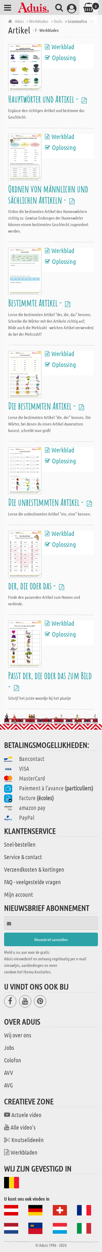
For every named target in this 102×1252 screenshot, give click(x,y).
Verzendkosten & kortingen (34, 869)
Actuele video (26, 1114)
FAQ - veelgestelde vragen (32, 881)
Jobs (9, 1047)
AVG (8, 1084)
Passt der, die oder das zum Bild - (50, 680)
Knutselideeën (27, 1139)
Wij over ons (17, 1034)
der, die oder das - (32, 585)
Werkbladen (24, 1152)
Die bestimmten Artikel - (42, 406)
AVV (8, 1072)
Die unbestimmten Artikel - (46, 502)
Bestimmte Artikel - (35, 303)
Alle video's (23, 1127)
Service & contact (23, 856)
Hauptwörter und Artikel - (44, 99)
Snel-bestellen (20, 844)
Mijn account (18, 894)
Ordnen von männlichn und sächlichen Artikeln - (48, 194)
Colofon (12, 1059)
